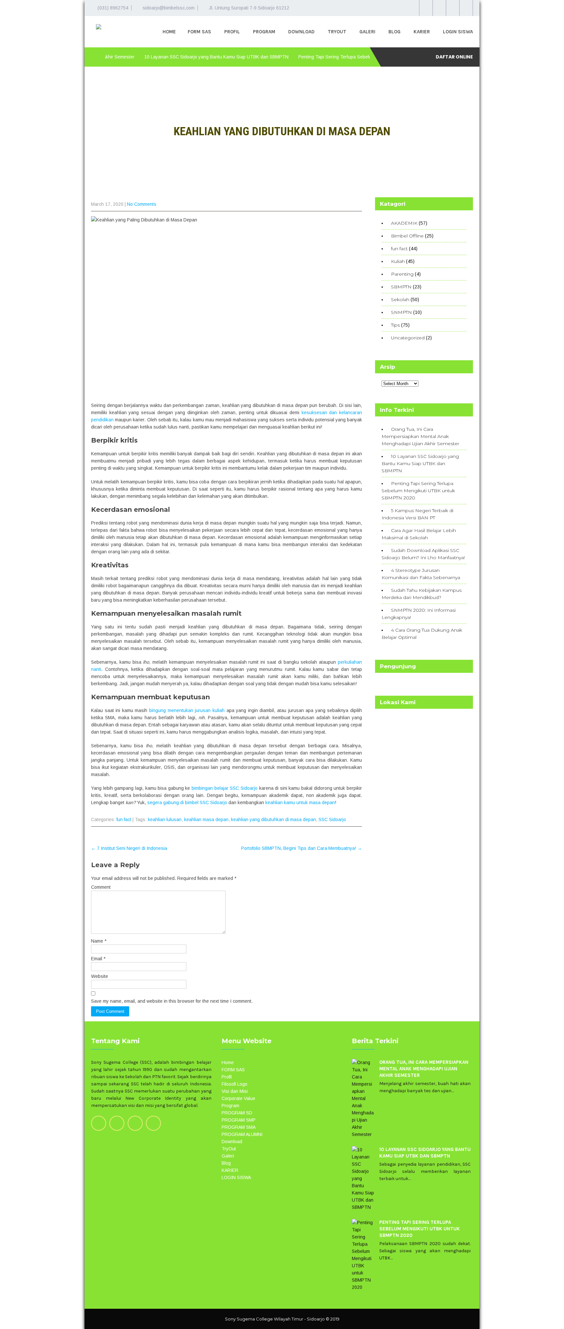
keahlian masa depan (206, 819)
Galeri (367, 32)
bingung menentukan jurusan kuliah (187, 710)
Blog (394, 32)
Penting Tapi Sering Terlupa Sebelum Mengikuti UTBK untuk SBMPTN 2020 (353, 56)
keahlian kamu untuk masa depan (300, 802)
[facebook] (452, 8)
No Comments (141, 204)
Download (301, 32)
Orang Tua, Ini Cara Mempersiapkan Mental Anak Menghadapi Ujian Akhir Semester (420, 436)
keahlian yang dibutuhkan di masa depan (273, 819)
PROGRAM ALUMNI (242, 1134)
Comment (101, 887)
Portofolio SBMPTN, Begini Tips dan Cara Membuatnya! (301, 848)
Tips (395, 325)
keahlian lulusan (164, 819)
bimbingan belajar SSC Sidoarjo (225, 788)
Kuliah (398, 261)
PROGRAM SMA (239, 1127)
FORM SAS (199, 32)
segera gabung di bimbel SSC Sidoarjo (187, 802)
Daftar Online (454, 57)
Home (169, 32)
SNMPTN (401, 312)
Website (99, 976)
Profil (232, 32)
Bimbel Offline (407, 236)
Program (264, 32)
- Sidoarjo (314, 1318)
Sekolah (400, 299)
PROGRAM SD (237, 1112)
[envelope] (466, 8)
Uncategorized (408, 338)
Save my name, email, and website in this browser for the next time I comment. (172, 1001)
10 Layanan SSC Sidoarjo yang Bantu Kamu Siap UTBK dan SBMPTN (193, 56)
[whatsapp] (425, 8)
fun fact (124, 819)
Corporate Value (238, 1098)
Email (98, 958)
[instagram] (439, 8)
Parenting (402, 274)
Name (98, 941)
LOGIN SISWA (458, 32)
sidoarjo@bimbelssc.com (169, 7)
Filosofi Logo (234, 1084)
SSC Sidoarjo (332, 819)
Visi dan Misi (235, 1091)
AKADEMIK (404, 223)
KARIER (422, 32)
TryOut (337, 32)
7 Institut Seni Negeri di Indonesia (129, 848)
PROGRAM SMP (239, 1120)
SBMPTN (401, 287)
